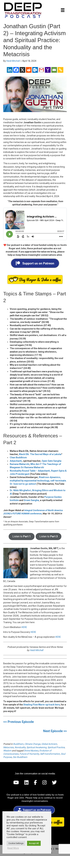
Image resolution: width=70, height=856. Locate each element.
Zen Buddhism (20, 757)
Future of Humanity (29, 754)
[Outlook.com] (35, 70)
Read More (13, 848)
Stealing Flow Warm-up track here (41, 704)
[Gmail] (41, 70)
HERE (24, 627)
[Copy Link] (60, 70)
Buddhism (18, 744)
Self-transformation (50, 754)
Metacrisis (8, 747)
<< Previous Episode (18, 722)
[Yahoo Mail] (48, 70)
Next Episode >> (55, 731)
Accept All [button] (34, 843)
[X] (22, 70)
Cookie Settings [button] (15, 843)
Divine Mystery (31, 750)
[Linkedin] (10, 70)
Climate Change (32, 744)
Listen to (21, 536)
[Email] (54, 70)
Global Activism (49, 744)
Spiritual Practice (56, 747)
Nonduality (20, 747)
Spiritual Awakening (37, 747)
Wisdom (7, 750)
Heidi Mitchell (36, 650)
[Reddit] (29, 70)
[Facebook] (16, 70)
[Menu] (63, 10)
